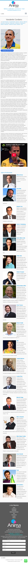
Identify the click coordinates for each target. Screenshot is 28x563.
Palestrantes (12, 23)
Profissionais (17, 23)
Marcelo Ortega (20, 397)
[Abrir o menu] (26, 14)
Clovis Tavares (20, 305)
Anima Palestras (11, 559)
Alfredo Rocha (20, 174)
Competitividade (12, 21)
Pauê (18, 470)
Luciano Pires (19, 376)
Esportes (17, 21)
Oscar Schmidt (20, 454)
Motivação (7, 23)
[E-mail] (2, 13)
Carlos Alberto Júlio (21, 238)
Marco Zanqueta (20, 416)
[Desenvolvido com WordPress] (21, 559)
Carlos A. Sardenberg (21, 224)
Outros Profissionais (6, 172)
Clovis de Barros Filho (21, 285)
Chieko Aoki (19, 255)
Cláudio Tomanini (20, 272)
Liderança (21, 21)
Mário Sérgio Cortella (21, 436)
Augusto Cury (19, 206)
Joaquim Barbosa (20, 358)
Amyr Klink (19, 188)
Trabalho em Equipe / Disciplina (14, 24)
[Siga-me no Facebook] (3, 13)
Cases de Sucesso (5, 21)
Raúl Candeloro (20, 484)
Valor (22, 24)
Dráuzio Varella (20, 323)
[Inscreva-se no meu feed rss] (1, 13)
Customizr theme (17, 561)
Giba (17, 340)
